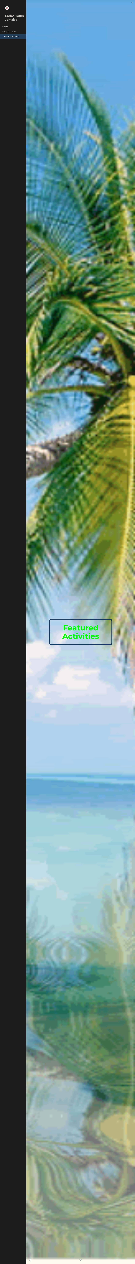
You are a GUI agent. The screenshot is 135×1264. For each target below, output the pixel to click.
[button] (132, 2)
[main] (80, 632)
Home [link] (6, 26)
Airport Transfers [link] (10, 31)
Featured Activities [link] (11, 36)
